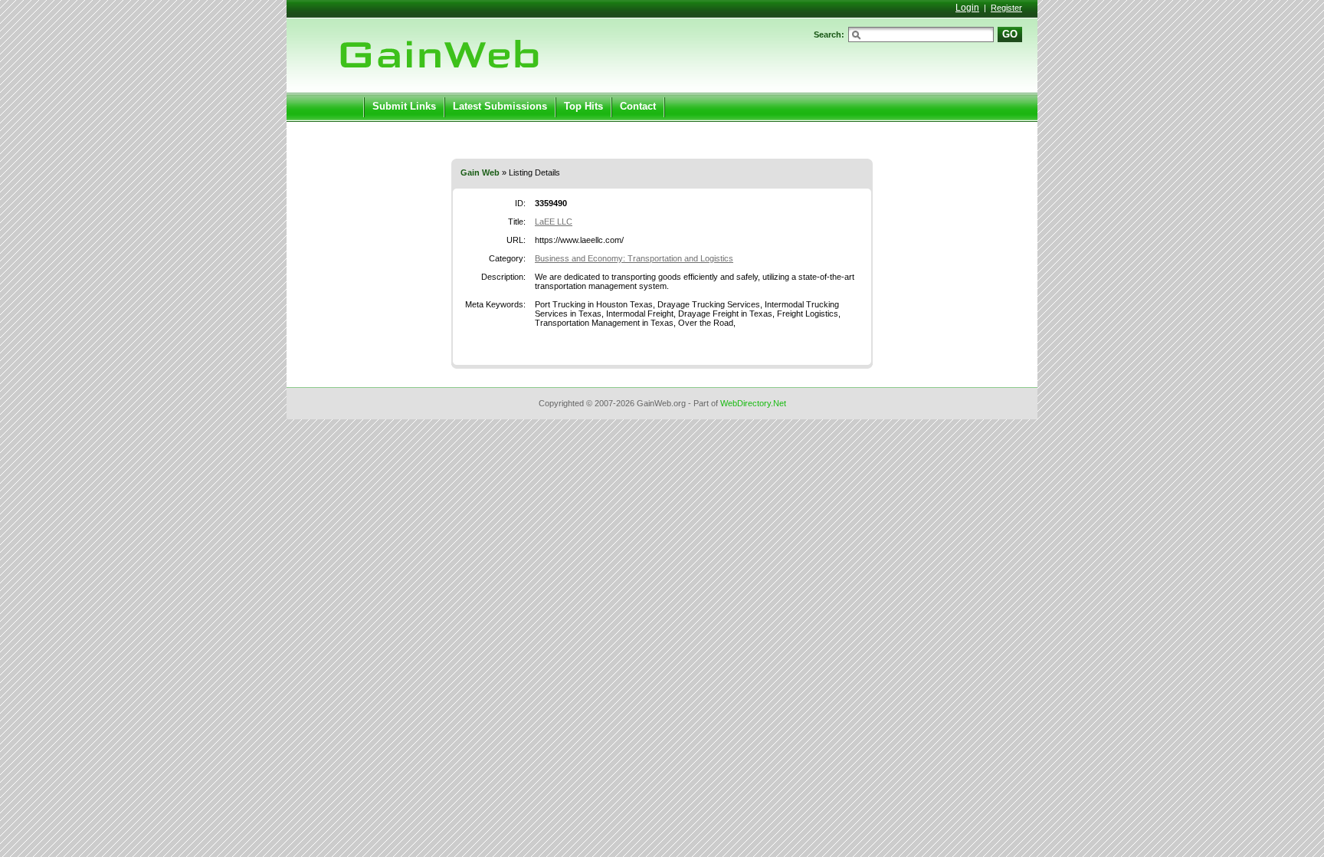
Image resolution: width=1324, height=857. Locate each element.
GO (1010, 34)
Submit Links (404, 106)
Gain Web (480, 172)
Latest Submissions (500, 106)
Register (1006, 7)
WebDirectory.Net (753, 403)
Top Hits (583, 106)
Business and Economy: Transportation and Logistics (634, 258)
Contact (638, 106)
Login (967, 7)
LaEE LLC (553, 221)
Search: (829, 34)
